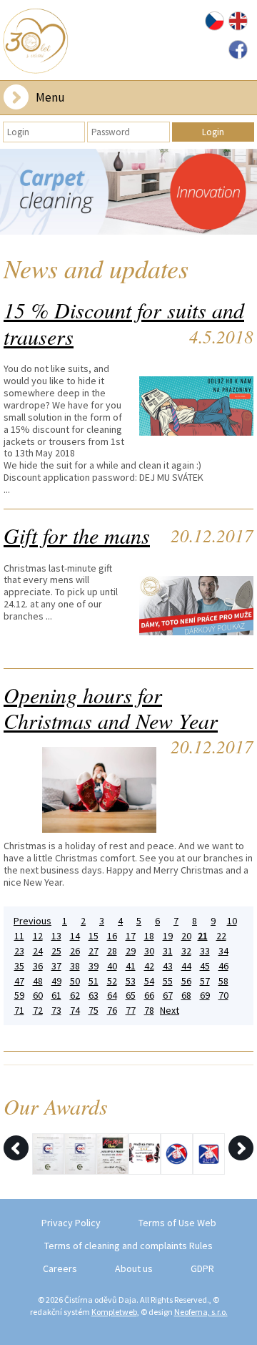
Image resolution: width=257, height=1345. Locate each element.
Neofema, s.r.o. (201, 1311)
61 (56, 995)
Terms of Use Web (177, 1222)
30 (149, 951)
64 (112, 995)
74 (75, 1010)
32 (186, 951)
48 (38, 981)
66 (149, 995)
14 (75, 936)
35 (19, 966)
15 (94, 936)
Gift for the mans (77, 535)
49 (56, 981)
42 (149, 966)
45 (205, 966)
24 (38, 951)
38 (75, 966)
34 (223, 951)
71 (19, 1010)
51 (94, 981)
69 (205, 995)
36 (38, 966)
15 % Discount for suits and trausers (124, 322)
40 (112, 966)
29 (131, 951)
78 (149, 1010)
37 (56, 966)
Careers (60, 1268)
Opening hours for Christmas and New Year (111, 707)
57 (205, 981)
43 (168, 966)
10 (232, 921)
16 (112, 936)
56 (186, 981)
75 (94, 1010)
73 (56, 1010)
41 (131, 966)
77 (131, 1010)
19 (168, 936)
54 (149, 981)
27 (94, 951)
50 (75, 981)
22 (221, 936)
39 (94, 966)
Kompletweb (114, 1311)
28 (112, 951)
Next (169, 1010)
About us (134, 1268)
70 (223, 995)
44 (186, 966)
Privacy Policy (71, 1222)
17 (131, 936)
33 (205, 951)
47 (19, 981)
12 (38, 936)
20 (186, 936)
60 (38, 995)
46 (223, 966)
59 (19, 995)
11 (19, 936)
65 (131, 995)
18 (149, 936)
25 (56, 951)
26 (75, 951)
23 (19, 951)
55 (168, 981)
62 (75, 995)
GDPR (202, 1268)
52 (112, 981)
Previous (32, 921)
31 (168, 951)
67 (168, 995)
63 (94, 995)
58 (223, 981)
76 (112, 1010)
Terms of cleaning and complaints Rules (128, 1245)
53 (131, 981)
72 (38, 1010)
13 (56, 936)
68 (186, 995)
